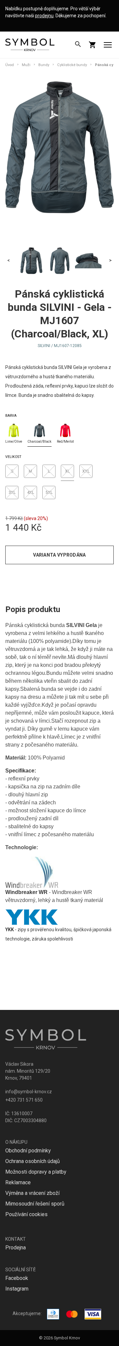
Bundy (43, 65)
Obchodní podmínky (28, 1150)
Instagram (16, 1289)
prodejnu (44, 15)
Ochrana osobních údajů (32, 1161)
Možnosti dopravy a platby (35, 1172)
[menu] (108, 45)
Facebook (16, 1278)
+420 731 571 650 (24, 1100)
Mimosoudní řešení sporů (34, 1204)
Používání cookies (26, 1214)
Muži (26, 65)
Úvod (9, 65)
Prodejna (15, 1247)
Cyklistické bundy (72, 65)
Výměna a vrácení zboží (32, 1193)
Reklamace (18, 1182)
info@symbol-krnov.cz (28, 1091)
